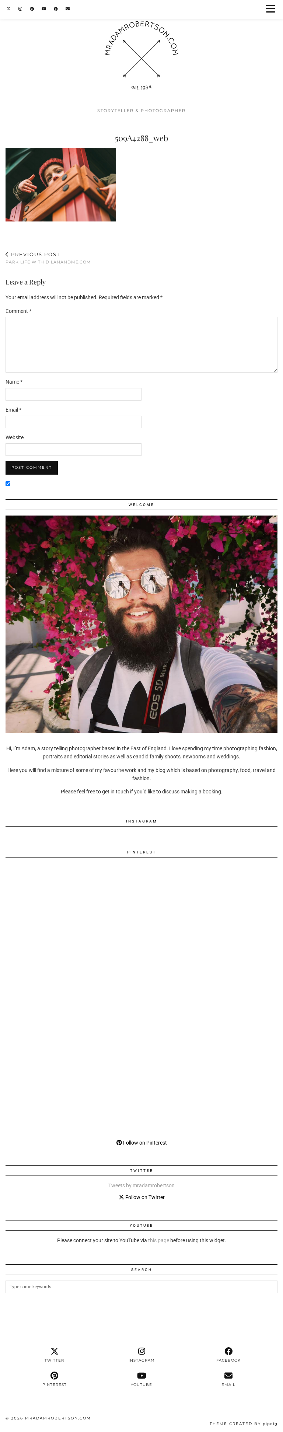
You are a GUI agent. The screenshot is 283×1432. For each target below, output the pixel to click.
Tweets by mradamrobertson (141, 1185)
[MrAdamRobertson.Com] (141, 52)
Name (14, 382)
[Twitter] (9, 9)
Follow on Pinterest (144, 1143)
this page (158, 1240)
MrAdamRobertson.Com (58, 1418)
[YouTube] (44, 9)
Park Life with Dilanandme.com (48, 258)
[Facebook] (56, 9)
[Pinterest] (32, 9)
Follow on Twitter (144, 1197)
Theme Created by (243, 1423)
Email (13, 410)
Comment (18, 311)
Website (15, 437)
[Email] (68, 9)
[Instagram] (20, 9)
